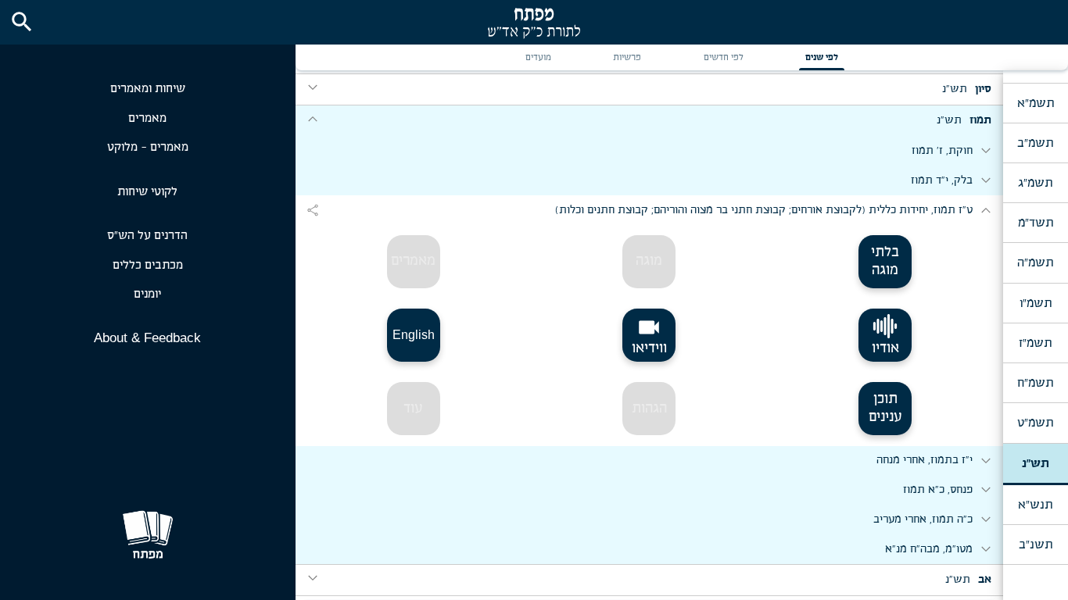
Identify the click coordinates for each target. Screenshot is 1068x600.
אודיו (885, 348)
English (413, 334)
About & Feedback (147, 337)
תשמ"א (1035, 103)
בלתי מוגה (885, 261)
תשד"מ (1035, 222)
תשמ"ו (1036, 303)
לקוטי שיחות (147, 191)
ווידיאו (649, 335)
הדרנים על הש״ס (147, 235)
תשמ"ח (1035, 383)
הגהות (649, 408)
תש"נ (1035, 463)
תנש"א (1035, 504)
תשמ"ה (1035, 262)
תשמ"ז (1035, 343)
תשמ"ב (1035, 143)
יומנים (147, 294)
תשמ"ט (1035, 422)
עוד (413, 408)
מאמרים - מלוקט (147, 147)
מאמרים (147, 118)
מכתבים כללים (148, 265)
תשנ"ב (1035, 544)
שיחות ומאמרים (147, 88)
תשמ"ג (1035, 183)
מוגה (649, 261)
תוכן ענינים (885, 408)
